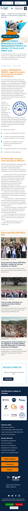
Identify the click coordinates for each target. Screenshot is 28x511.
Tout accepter (9, 504)
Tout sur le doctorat (6, 443)
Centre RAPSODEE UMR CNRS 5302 (12, 429)
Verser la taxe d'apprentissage (9, 452)
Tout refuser (19, 504)
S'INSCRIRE (8, 379)
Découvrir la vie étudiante (8, 445)
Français (17, 8)
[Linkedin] (16, 36)
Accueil (3, 14)
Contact (9, 469)
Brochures (9, 464)
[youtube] (9, 496)
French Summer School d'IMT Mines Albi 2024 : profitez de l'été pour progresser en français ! (13, 264)
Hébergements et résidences (9, 448)
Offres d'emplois (9, 459)
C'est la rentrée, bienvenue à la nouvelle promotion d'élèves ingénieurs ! (11, 303)
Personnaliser (14, 507)
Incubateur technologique (8, 450)
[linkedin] (12, 496)
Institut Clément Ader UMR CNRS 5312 (12, 432)
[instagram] (19, 496)
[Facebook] (14, 36)
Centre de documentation (8, 434)
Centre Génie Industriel (7, 427)
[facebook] (16, 496)
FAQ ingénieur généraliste (8, 440)
